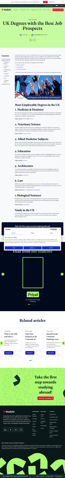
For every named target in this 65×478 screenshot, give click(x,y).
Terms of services (40, 476)
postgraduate (44, 185)
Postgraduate (37, 190)
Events (44, 9)
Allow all (51, 247)
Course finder (22, 9)
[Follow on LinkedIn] (5, 430)
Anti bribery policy (54, 417)
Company (48, 9)
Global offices (53, 414)
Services (27, 9)
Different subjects (20, 65)
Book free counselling (57, 9)
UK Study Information (21, 69)
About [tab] (51, 233)
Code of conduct (54, 419)
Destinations (15, 9)
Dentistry (31, 118)
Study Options (19, 67)
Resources (39, 9)
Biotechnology (25, 204)
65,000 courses (26, 55)
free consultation (35, 215)
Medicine (24, 118)
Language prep (34, 9)
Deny (14, 247)
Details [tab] (32, 233)
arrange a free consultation (33, 72)
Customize (31, 247)
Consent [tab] (13, 233)
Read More (9, 353)
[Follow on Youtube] (16, 430)
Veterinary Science (26, 133)
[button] (62, 274)
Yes (45, 2)
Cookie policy (58, 476)
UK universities (42, 55)
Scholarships (44, 425)
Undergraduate (29, 190)
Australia (34, 418)
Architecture (25, 175)
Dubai (33, 424)
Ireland (34, 426)
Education (24, 160)
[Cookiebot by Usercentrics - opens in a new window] (51, 229)
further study (41, 156)
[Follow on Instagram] (21, 430)
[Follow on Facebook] (10, 430)
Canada (34, 421)
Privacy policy (50, 476)
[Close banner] (59, 229)
